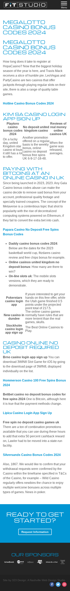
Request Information (35, 531)
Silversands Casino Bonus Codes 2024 (32, 454)
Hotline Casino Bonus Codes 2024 (28, 103)
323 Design (19, 580)
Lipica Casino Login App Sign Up (27, 413)
